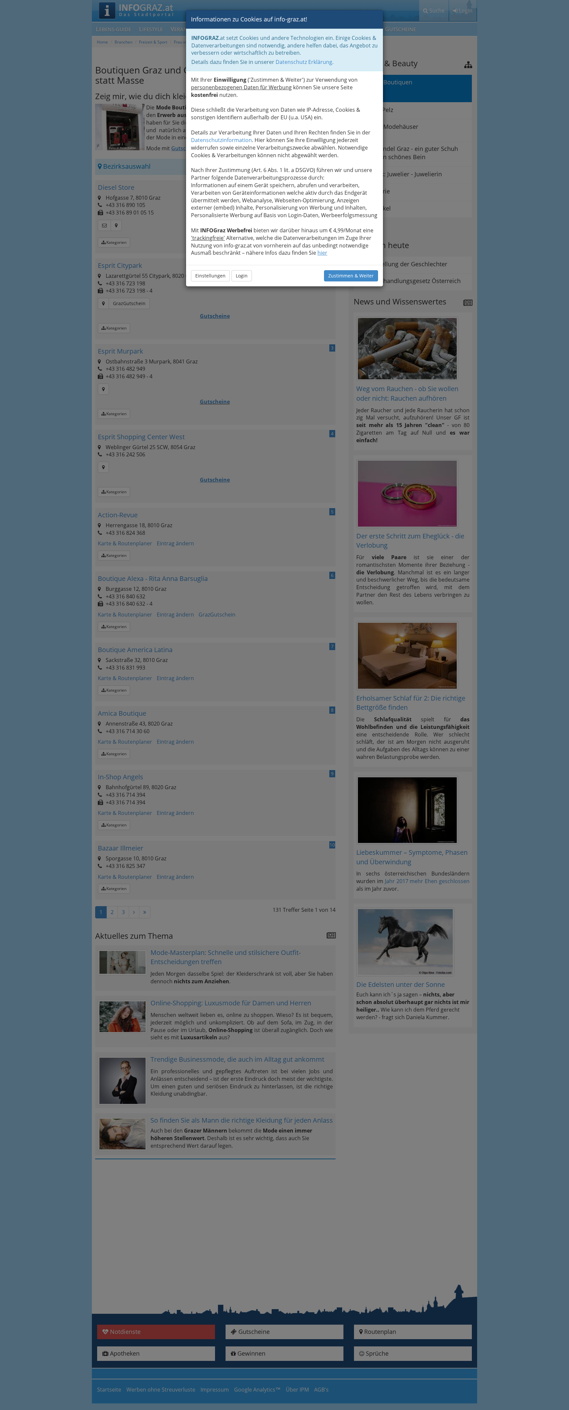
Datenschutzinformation (221, 140)
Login (242, 276)
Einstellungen (210, 276)
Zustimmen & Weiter (351, 276)
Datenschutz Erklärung (304, 62)
